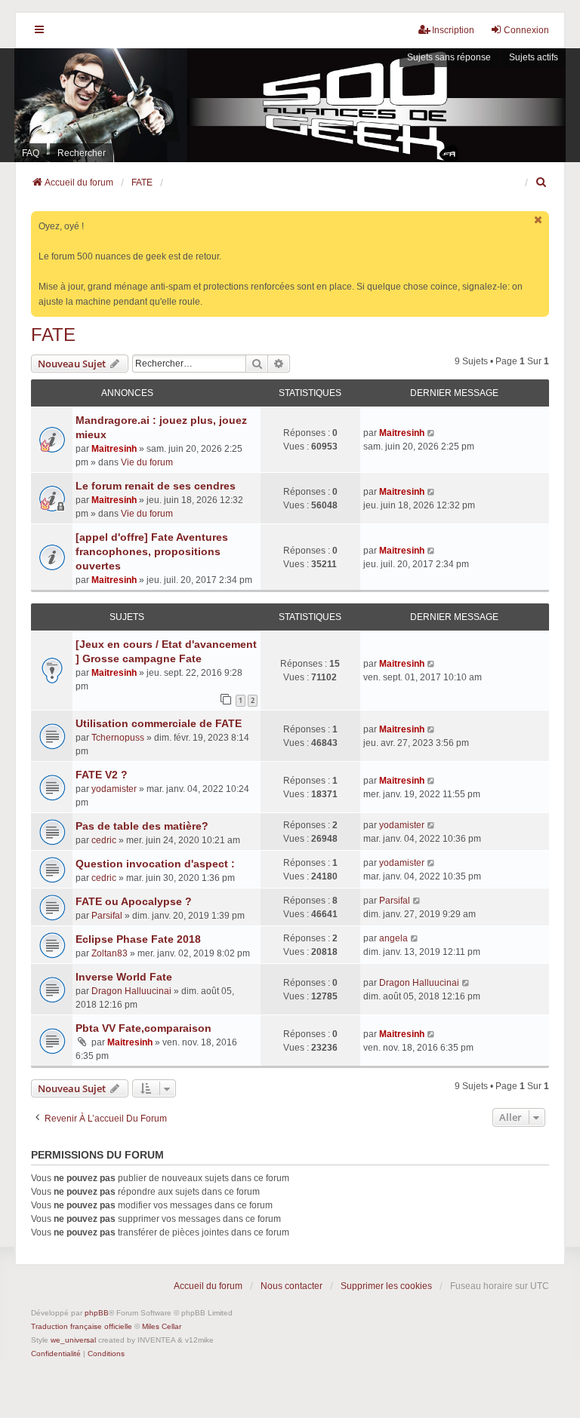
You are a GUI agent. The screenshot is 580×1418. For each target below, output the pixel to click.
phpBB (97, 1313)
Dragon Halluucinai (131, 991)
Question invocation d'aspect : (155, 864)
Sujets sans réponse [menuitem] (449, 57)
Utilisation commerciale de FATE (159, 723)
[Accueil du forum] (290, 105)
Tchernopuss (117, 737)
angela (393, 938)
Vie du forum (147, 462)
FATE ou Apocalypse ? (134, 901)
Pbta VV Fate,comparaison (143, 1028)
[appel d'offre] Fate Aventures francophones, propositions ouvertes (152, 551)
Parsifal (106, 915)
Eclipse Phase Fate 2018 (138, 939)
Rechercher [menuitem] (81, 153)
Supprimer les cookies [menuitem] (386, 1286)
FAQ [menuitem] (30, 153)
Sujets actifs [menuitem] (533, 57)
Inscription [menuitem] (453, 30)
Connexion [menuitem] (526, 30)
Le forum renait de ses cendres (156, 486)
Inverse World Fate (124, 977)
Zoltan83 (109, 953)
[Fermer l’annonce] (539, 220)
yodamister (114, 789)
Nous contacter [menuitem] (291, 1286)
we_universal (73, 1340)
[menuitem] (542, 182)
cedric (103, 840)
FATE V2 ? (102, 775)
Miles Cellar (161, 1326)
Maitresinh (114, 449)
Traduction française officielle (81, 1326)
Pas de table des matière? (142, 826)
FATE (53, 334)
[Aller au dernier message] (432, 433)
